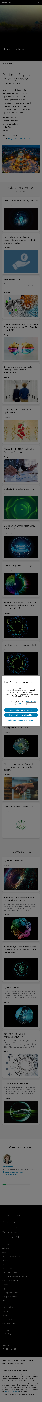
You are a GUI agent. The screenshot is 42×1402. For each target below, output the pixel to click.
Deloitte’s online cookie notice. (26, 702)
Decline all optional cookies (21, 715)
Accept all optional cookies (21, 710)
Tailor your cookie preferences (21, 720)
